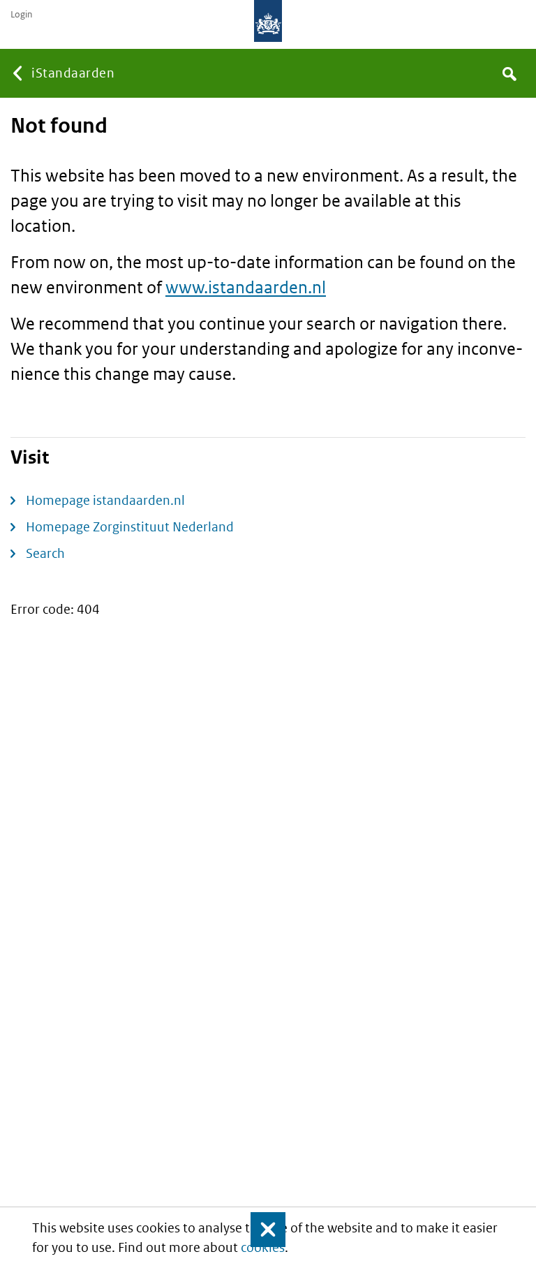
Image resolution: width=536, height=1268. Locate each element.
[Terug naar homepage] (268, 21)
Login (21, 14)
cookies (263, 1247)
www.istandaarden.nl (245, 287)
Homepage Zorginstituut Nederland (130, 527)
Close (262, 1229)
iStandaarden (72, 73)
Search (45, 553)
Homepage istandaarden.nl (105, 500)
